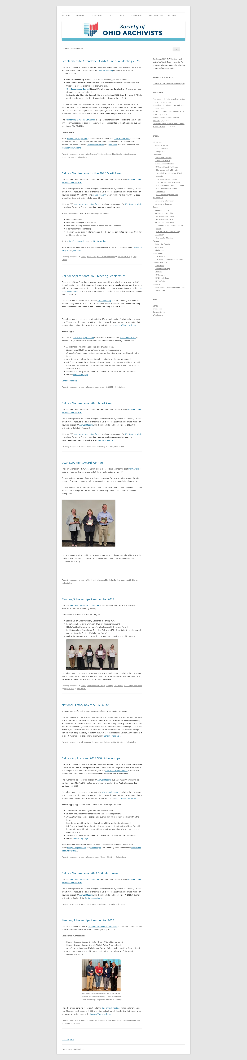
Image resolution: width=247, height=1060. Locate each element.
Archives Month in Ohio (164, 213)
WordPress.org (158, 315)
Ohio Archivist (160, 256)
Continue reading (70, 381)
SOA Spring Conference (125, 154)
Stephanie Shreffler (95, 144)
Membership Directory (163, 204)
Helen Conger (95, 847)
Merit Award (91, 256)
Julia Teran (112, 144)
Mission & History (161, 145)
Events (110, 15)
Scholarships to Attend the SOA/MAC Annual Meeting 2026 (101, 61)
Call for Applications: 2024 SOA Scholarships (91, 758)
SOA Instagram (160, 275)
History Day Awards (162, 244)
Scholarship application (77, 138)
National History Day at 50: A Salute (85, 705)
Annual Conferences (162, 210)
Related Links (160, 290)
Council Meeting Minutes (164, 164)
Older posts (68, 1039)
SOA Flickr (158, 272)
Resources (172, 15)
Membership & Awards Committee (80, 120)
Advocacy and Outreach (90, 742)
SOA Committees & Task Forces (166, 167)
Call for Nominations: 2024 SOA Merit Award (91, 873)
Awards (122, 15)
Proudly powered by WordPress (73, 1049)
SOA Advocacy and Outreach (167, 179)
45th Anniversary (161, 148)
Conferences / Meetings (96, 154)
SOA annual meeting (111, 792)
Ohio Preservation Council (78, 89)
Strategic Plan (160, 151)
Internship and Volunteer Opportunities (170, 287)
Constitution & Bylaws (163, 157)
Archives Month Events (165, 216)
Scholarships (111, 154)
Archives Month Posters (165, 219)
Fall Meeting (159, 235)
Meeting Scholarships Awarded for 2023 (88, 920)
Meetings (90, 580)
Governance (81, 15)
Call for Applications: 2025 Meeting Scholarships (93, 276)
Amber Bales (66, 583)
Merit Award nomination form (86, 434)
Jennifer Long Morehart (76, 847)
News (108, 742)
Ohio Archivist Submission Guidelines (169, 259)
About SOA (66, 15)
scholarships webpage (71, 148)
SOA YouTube (160, 281)
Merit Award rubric (133, 434)
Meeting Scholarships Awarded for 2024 (88, 599)
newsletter (125, 325)
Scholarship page (80, 374)
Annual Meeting (104, 300)
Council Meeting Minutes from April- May (168, 105)
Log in (155, 306)
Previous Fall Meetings (164, 238)
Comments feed (159, 312)
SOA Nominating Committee (167, 194)
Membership (97, 15)
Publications (136, 15)
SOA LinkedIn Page (162, 278)
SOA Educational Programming (168, 182)
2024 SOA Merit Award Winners (82, 462)
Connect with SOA (155, 15)
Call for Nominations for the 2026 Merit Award (92, 173)
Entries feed (157, 309)
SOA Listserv (159, 265)
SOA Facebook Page (162, 269)
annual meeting (106, 70)
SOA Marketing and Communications (170, 185)
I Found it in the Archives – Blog (168, 232)
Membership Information (164, 201)
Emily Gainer (81, 157)
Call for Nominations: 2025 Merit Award (88, 403)
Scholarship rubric (122, 138)
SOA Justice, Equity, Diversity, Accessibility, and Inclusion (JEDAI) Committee (169, 173)
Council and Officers (162, 161)
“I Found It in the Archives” (165, 222)
